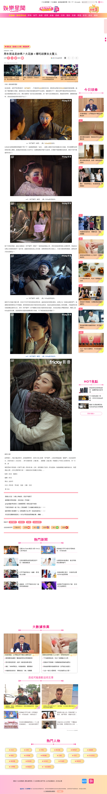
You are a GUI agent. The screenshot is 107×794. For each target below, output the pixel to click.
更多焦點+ (91, 413)
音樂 (74, 15)
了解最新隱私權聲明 (50, 791)
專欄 (11, 50)
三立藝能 (53, 2)
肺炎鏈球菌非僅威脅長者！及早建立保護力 (56, 666)
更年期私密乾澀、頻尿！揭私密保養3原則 (19, 662)
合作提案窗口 (50, 781)
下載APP (17, 527)
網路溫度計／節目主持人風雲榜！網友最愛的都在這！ (69, 78)
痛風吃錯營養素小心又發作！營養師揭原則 (55, 655)
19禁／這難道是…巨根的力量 (31, 78)
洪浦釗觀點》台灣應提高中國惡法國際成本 (18, 655)
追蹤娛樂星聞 (62, 2)
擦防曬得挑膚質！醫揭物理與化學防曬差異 (19, 658)
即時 (30, 15)
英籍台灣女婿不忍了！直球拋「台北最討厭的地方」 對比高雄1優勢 (59, 706)
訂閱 (25, 527)
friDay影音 (48, 143)
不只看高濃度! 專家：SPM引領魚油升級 (96, 398)
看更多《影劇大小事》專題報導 (17, 47)
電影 (68, 15)
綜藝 (52, 15)
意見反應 (59, 781)
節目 (90, 15)
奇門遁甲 (27, 88)
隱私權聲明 (28, 781)
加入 (35, 527)
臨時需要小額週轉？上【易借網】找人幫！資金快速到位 (23, 511)
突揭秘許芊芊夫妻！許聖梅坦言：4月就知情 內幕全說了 (28, 713)
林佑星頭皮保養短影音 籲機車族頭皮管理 (96, 390)
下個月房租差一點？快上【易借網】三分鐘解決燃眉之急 (23, 507)
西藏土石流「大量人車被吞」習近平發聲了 (18, 496)
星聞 (46, 15)
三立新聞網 (45, 2)
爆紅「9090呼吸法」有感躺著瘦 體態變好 (19, 666)
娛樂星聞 (6, 50)
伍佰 (40, 88)
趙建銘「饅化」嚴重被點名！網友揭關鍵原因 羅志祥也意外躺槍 (22, 706)
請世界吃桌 (21, 15)
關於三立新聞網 (18, 781)
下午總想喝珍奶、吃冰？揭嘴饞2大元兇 (55, 658)
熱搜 (41, 15)
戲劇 (57, 15)
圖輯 (96, 15)
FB (69, 2)
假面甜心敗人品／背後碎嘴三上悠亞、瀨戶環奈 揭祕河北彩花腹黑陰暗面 (67, 714)
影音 (85, 15)
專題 (79, 15)
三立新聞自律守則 (39, 781)
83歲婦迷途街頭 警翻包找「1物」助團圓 (19, 670)
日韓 (63, 15)
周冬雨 (62, 88)
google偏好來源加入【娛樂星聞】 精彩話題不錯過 (21, 504)
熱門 (35, 15)
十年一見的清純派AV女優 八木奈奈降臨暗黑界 (50, 78)
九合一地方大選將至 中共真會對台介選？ (56, 670)
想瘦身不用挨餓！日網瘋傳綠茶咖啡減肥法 (56, 662)
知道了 (61, 791)
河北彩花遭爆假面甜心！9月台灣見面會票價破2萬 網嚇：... (24, 514)
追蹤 (44, 527)
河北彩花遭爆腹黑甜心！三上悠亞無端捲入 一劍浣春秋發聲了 (29, 723)
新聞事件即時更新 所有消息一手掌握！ (18, 500)
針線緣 (12, 15)
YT (72, 2)
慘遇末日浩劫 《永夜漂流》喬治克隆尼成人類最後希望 (12, 78)
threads (77, 2)
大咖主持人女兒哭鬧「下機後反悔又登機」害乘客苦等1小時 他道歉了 (67, 723)
